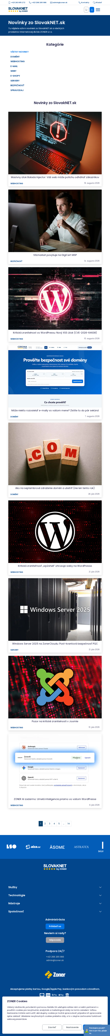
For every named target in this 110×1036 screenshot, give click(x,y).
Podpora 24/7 (55, 951)
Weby (13, 71)
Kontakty (85, 2)
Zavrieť (52, 1027)
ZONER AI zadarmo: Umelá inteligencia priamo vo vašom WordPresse (55, 799)
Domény (15, 56)
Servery (14, 80)
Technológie (16, 895)
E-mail (14, 66)
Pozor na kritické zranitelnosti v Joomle (55, 721)
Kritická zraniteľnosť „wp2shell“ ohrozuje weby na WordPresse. (55, 566)
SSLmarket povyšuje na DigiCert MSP (55, 255)
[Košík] (86, 10)
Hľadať (98, 2)
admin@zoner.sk (59, 2)
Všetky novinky (19, 51)
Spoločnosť (16, 911)
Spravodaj (17, 90)
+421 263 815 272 (17, 2)
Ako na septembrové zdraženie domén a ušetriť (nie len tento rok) (55, 488)
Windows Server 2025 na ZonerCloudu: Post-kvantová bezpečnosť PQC (55, 643)
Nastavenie (72, 1027)
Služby (12, 887)
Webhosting (17, 61)
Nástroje (14, 903)
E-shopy (15, 75)
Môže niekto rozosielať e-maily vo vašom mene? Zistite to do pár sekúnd (55, 410)
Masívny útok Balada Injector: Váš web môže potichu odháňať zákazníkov (55, 177)
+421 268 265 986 (38, 2)
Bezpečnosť (17, 85)
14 (69, 823)
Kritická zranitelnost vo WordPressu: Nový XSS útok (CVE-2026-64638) (55, 332)
